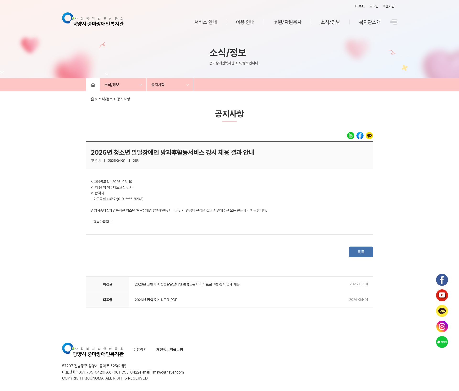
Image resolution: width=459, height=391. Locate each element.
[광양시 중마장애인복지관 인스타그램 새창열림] (442, 326)
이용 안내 (245, 21)
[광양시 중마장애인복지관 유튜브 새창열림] (442, 295)
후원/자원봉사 (287, 21)
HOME (360, 6)
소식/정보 (330, 21)
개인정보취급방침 (169, 349)
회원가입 (388, 6)
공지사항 (158, 85)
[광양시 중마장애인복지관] (93, 22)
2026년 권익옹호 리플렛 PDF (156, 300)
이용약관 (140, 349)
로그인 (374, 6)
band (350, 135)
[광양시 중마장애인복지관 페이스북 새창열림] (442, 280)
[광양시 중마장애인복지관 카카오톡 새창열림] (442, 311)
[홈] (92, 84)
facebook (360, 135)
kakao (369, 135)
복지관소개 (370, 21)
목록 (361, 252)
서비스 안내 (205, 21)
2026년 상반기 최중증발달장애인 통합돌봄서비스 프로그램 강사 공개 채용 (187, 284)
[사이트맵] (393, 22)
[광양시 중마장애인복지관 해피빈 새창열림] (442, 342)
